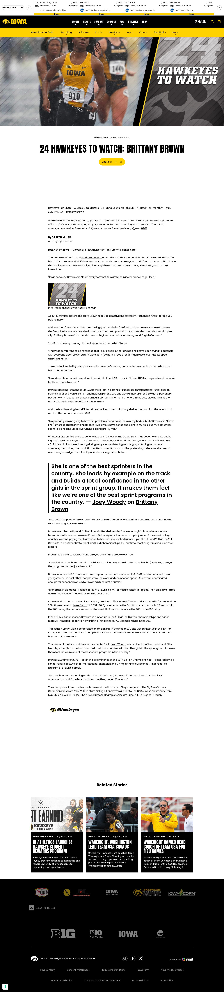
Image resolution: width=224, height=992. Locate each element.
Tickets (87, 21)
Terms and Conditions (113, 969)
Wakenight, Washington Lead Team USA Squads (110, 844)
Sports (75, 21)
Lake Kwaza (80, 605)
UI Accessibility (140, 980)
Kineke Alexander (139, 664)
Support (98, 21)
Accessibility (166, 980)
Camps (143, 33)
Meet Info (114, 32)
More (175, 32)
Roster (99, 32)
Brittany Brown (110, 250)
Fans (122, 21)
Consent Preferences (78, 969)
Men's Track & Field (105, 137)
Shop (144, 21)
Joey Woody (109, 502)
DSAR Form (143, 969)
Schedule (83, 32)
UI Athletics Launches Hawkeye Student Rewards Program (53, 847)
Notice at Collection (62, 980)
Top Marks (160, 32)
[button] (219, 7)
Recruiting (66, 32)
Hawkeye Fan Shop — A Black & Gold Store (73, 208)
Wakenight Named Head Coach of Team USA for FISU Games (165, 847)
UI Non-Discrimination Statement (102, 980)
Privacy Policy (47, 969)
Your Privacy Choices (172, 969)
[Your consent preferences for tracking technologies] (5, 987)
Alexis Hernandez (91, 257)
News (130, 32)
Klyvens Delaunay (98, 535)
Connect (111, 21)
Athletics (133, 21)
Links (56, 14)
